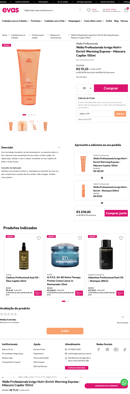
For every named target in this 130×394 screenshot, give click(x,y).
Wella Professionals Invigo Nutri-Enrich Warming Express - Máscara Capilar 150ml (95, 36)
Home (4, 35)
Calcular (120, 113)
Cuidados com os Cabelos (18, 36)
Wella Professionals (87, 43)
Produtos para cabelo (38, 36)
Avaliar (65, 330)
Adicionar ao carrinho (106, 386)
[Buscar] (80, 9)
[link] (14, 21)
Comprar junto (116, 213)
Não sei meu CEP (85, 119)
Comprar (111, 88)
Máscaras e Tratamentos (55, 36)
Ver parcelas (81, 77)
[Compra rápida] (38, 293)
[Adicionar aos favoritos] (39, 238)
